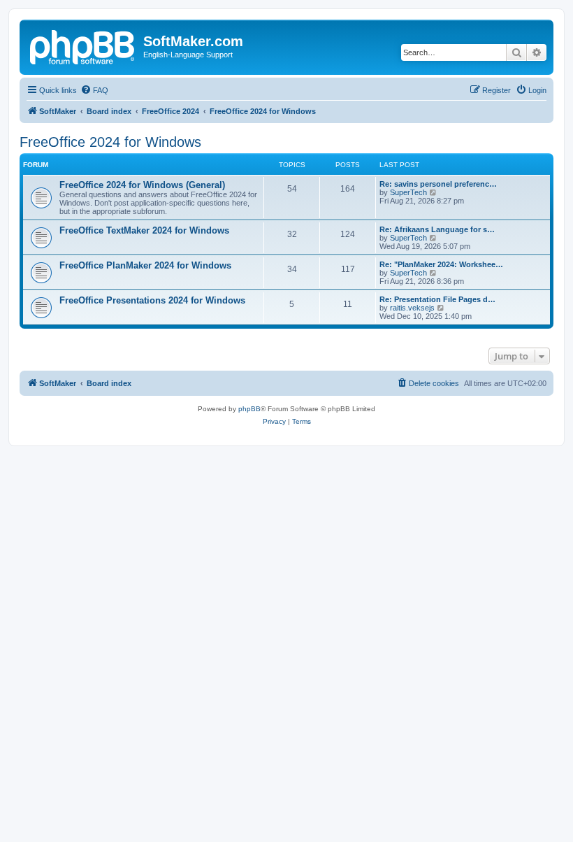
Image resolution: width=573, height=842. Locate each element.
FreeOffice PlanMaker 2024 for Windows (145, 265)
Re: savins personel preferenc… (438, 184)
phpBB (249, 409)
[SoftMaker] (83, 45)
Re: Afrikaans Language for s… (437, 229)
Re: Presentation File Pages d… (437, 299)
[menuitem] (94, 90)
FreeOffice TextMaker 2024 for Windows (144, 230)
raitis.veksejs (412, 308)
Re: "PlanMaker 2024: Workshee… (441, 264)
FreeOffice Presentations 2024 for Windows (152, 300)
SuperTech (408, 192)
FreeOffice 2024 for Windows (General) (142, 185)
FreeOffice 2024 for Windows (110, 142)
